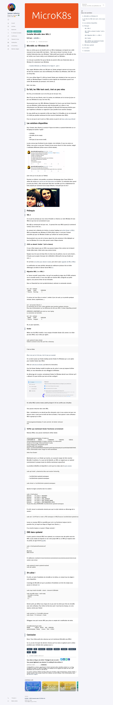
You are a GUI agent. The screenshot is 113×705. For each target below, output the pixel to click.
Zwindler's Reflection (14, 13)
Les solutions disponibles (90, 23)
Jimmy (35, 701)
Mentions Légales (33, 674)
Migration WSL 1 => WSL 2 (94, 35)
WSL (29, 652)
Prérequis (86, 26)
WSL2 (34, 652)
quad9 (43, 540)
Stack (29, 701)
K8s (35, 649)
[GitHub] (8, 20)
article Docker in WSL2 (68, 230)
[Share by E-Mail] (66, 660)
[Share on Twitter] (61, 660)
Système (30, 31)
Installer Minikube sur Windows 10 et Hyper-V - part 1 (44, 65)
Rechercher (84, 4)
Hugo (31, 700)
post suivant (68, 466)
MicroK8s (49, 649)
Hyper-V (29, 649)
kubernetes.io (51, 181)
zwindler (36, 38)
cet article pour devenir (42, 261)
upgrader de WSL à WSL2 (68, 261)
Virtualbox (64, 649)
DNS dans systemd (89, 45)
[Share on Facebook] (69, 660)
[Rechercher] (103, 5)
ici (52, 267)
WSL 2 (89, 28)
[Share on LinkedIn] (64, 660)
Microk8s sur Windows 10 (91, 16)
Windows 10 (72, 649)
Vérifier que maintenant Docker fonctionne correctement (94, 41)
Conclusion (87, 50)
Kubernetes (41, 649)
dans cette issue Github (68, 119)
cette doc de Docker (37, 364)
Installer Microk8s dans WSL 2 (38, 34)
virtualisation (37, 31)
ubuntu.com (42, 181)
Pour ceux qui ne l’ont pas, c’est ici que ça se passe (41, 355)
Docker (89, 38)
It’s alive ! (86, 48)
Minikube (57, 649)
